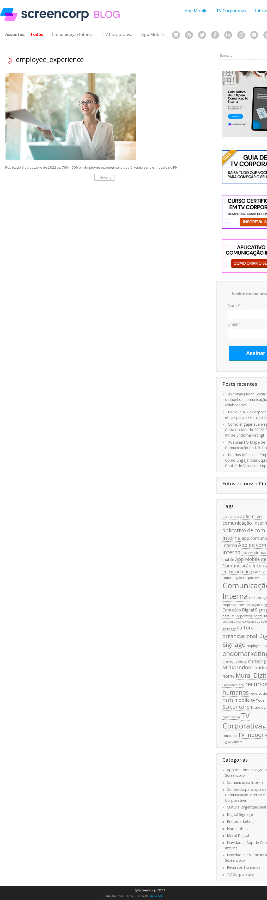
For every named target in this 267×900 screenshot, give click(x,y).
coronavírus (251, 621)
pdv (241, 685)
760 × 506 (70, 167)
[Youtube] (254, 35)
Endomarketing (240, 821)
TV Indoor (251, 734)
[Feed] (189, 35)
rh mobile (239, 700)
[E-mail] (176, 35)
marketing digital (234, 661)
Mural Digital (238, 835)
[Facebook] (215, 35)
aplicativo (230, 516)
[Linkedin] (228, 35)
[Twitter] (202, 35)
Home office (237, 828)
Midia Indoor (237, 667)
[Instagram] (241, 35)
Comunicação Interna (73, 34)
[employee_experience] (70, 116)
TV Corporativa (231, 11)
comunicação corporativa (241, 577)
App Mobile (196, 11)
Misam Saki (156, 896)
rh (224, 700)
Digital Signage (240, 814)
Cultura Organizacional (246, 807)
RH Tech (257, 700)
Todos (36, 34)
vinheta (237, 742)
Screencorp (236, 706)
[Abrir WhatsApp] (254, 887)
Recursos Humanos (243, 867)
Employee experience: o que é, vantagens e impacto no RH (131, 167)
